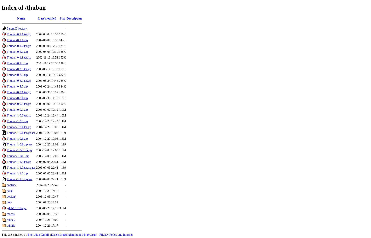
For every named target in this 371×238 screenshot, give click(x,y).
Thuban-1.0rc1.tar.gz (19, 150)
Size (62, 18)
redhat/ (11, 219)
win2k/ (11, 225)
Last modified (47, 18)
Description (74, 18)
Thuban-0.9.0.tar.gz (19, 103)
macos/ (11, 214)
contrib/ (11, 185)
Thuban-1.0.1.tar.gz (19, 127)
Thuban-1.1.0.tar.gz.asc (21, 167)
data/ (10, 190)
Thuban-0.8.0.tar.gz (19, 80)
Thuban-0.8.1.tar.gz (19, 92)
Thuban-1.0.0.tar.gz (19, 115)
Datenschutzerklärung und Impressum (74, 234)
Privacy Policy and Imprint (115, 234)
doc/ (9, 202)
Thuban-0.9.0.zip (17, 109)
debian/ (11, 196)
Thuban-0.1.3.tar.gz (19, 57)
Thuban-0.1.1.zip (17, 40)
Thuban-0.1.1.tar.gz (19, 34)
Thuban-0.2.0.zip (17, 74)
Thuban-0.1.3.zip (17, 63)
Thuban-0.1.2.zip (17, 51)
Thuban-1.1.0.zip (17, 173)
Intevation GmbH (38, 234)
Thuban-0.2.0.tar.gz (19, 69)
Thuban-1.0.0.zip (17, 121)
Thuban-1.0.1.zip (17, 138)
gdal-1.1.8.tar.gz (16, 208)
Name (21, 18)
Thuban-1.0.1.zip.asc (19, 144)
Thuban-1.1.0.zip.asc (19, 179)
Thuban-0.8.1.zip (17, 98)
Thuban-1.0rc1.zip (18, 156)
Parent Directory (17, 28)
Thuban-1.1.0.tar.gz (19, 161)
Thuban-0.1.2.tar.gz (19, 46)
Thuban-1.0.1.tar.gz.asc (21, 132)
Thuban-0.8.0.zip (17, 86)
